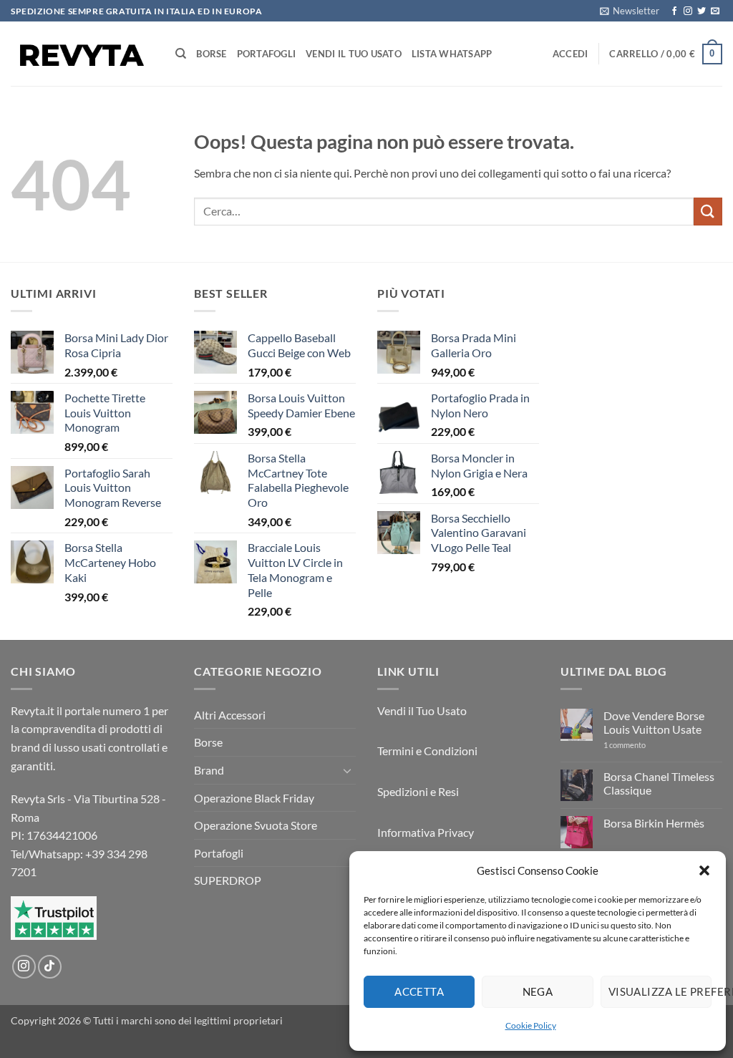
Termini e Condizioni (427, 750)
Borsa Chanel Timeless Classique (658, 783)
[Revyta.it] (82, 53)
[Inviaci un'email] (715, 11)
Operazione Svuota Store (255, 825)
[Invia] (708, 211)
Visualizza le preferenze (660, 991)
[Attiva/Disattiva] (347, 770)
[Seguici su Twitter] (701, 11)
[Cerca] (180, 53)
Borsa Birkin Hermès (653, 823)
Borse (211, 53)
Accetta (419, 991)
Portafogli (266, 53)
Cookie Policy (530, 1025)
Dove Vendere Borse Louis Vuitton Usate (653, 722)
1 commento (638, 744)
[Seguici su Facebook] (674, 11)
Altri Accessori (230, 715)
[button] (704, 870)
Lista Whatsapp (452, 53)
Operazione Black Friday (254, 798)
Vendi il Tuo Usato (354, 53)
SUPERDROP (227, 880)
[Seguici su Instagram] (688, 11)
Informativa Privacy (425, 832)
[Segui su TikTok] (50, 967)
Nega (538, 991)
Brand (209, 770)
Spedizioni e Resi (418, 791)
